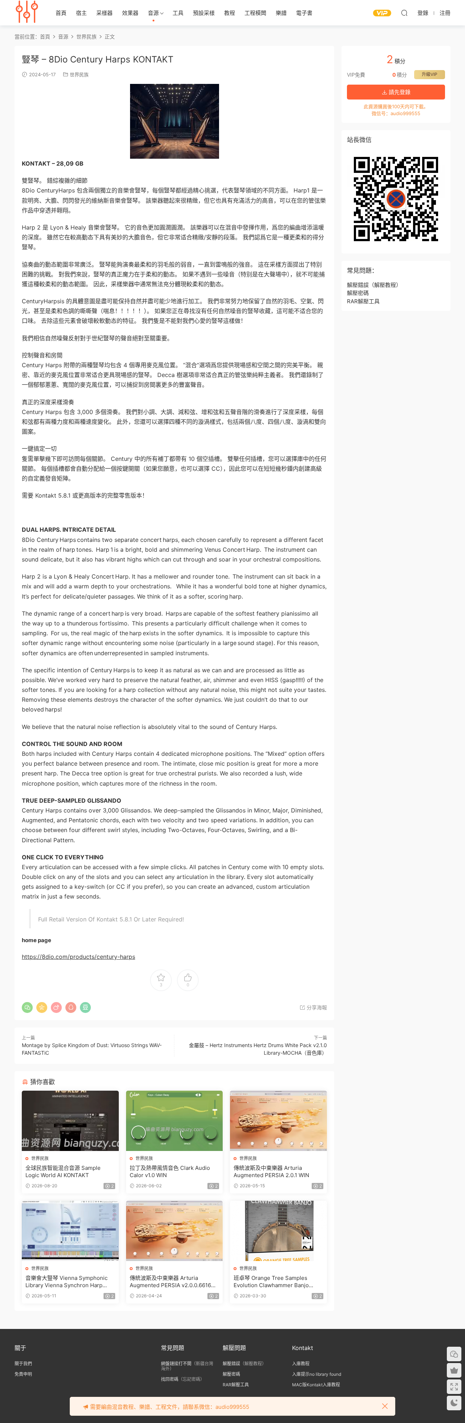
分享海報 (316, 1007)
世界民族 (79, 74)
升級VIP (429, 74)
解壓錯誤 (358, 284)
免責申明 (23, 1374)
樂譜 (281, 12)
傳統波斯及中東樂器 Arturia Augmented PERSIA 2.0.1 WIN (271, 1171)
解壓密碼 (358, 292)
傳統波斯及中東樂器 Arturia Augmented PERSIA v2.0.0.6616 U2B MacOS (170, 1281)
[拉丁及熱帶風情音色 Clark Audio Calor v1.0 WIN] (174, 1121)
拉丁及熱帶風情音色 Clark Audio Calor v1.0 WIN (170, 1171)
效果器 (130, 12)
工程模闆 (255, 12)
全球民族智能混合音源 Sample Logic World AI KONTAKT (63, 1171)
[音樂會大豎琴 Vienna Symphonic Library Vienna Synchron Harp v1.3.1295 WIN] (70, 1231)
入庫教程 (301, 1363)
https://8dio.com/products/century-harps (78, 956)
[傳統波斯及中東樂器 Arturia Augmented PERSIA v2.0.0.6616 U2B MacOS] (174, 1231)
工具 (178, 12)
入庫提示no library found (316, 1374)
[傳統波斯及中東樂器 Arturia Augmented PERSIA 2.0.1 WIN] (278, 1121)
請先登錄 (399, 92)
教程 (229, 12)
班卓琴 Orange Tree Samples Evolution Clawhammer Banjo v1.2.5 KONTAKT (271, 1281)
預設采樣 (204, 12)
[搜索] (404, 12)
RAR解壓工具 (363, 301)
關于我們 (23, 1363)
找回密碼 (169, 1379)
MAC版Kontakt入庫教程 (316, 1384)
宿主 (81, 12)
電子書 (304, 12)
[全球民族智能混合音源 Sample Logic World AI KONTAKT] (70, 1121)
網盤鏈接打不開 (176, 1363)
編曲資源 (27, 12)
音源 (153, 12)
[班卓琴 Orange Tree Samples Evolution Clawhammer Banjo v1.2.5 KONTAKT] (278, 1231)
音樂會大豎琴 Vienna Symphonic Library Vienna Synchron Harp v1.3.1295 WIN (66, 1281)
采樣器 (104, 12)
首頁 (61, 12)
